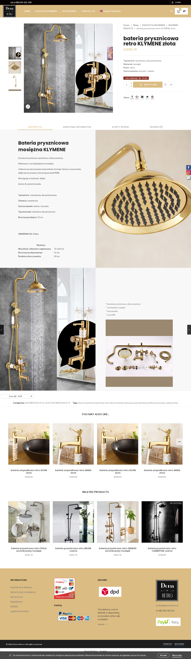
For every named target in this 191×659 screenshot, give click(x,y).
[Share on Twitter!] (147, 97)
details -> (102, 624)
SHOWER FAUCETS (34, 403)
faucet (81, 403)
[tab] (35, 127)
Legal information (19, 611)
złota (175, 403)
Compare (171, 85)
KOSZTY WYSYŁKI (120, 126)
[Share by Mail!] (142, 97)
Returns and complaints (22, 592)
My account (16, 596)
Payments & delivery (21, 587)
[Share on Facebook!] (132, 97)
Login (178, 2)
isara (136, 403)
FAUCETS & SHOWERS (153, 25)
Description (35, 126)
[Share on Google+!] (137, 97)
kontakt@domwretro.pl (167, 605)
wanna (169, 403)
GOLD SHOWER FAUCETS (57, 403)
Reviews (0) (156, 126)
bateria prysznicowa (94, 403)
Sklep (135, 25)
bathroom (152, 403)
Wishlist (14, 606)
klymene (143, 403)
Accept (163, 655)
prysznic (161, 403)
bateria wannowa (125, 403)
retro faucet (110, 403)
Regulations (16, 601)
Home (126, 25)
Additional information (77, 126)
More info (177, 655)
